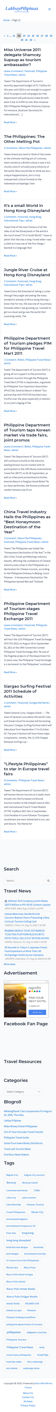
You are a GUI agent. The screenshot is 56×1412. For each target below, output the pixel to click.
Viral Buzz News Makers (16, 1154)
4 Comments (10, 780)
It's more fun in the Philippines (22, 1260)
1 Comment (10, 216)
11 (14, 36)
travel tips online (14, 1361)
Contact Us (28, 1397)
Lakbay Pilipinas (12, 1120)
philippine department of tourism (24, 1324)
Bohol (21, 359)
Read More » (10, 122)
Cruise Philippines (15, 1212)
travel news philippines (18, 1354)
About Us (28, 1393)
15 (33, 36)
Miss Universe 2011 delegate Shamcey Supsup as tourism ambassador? (22, 57)
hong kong (28, 1233)
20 (22, 40)
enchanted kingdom (17, 1219)
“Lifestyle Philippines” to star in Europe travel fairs (26, 769)
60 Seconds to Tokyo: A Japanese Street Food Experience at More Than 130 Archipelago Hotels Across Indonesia (26, 951)
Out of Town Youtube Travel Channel (23, 1132)
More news (9, 964)
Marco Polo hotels (16, 1281)
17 (42, 36)
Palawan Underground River (21, 1317)
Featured (30, 71)
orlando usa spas (14, 1310)
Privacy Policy (28, 1405)
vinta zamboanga (35, 1361)
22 (31, 40)
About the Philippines (30, 148)
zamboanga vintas (31, 1368)
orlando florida (13, 1303)
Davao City (37, 1212)
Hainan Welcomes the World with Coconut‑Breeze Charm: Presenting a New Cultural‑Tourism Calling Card (27, 917)
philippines (14, 1332)
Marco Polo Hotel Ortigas (19, 1274)
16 (37, 36)
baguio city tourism (34, 1175)
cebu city (11, 1197)
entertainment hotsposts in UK (20, 1226)
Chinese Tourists (35, 1204)
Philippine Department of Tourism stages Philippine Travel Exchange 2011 (27, 611)
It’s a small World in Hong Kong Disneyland (27, 208)
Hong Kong (35, 216)
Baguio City (12, 1175)
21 (26, 40)
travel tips (42, 1354)
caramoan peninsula (17, 1190)
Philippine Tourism (16, 1339)
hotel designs (12, 1253)
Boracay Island (30, 1182)
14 (28, 36)
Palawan (31, 1310)
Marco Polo (30, 1267)
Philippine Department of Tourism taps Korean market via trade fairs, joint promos (27, 432)
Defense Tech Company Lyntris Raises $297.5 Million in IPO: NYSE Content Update (27, 902)
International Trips (14, 220)
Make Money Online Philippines (20, 1126)
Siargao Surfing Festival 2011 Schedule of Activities (27, 691)
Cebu (37, 1190)
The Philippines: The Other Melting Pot (24, 139)
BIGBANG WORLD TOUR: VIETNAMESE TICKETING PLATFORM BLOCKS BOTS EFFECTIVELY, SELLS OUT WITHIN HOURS (27, 934)
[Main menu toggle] (49, 9)
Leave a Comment (13, 71)
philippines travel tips (37, 1332)
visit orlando (11, 1368)
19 (51, 36)
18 (46, 36)
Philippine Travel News (37, 359)
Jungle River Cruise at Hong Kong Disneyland (27, 272)
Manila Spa (12, 1267)
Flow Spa (11, 1233)
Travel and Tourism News (17, 1149)
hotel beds (38, 1247)
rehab (42, 1347)
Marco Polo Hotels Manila (20, 1289)
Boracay (11, 1182)
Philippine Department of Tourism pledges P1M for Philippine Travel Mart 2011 (28, 346)
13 (24, 36)
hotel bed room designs (17, 1247)
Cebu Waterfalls (13, 1204)
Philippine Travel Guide (16, 1137)
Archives (28, 1401)
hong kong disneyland (18, 1240)
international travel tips (35, 1253)
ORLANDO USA (32, 1303)
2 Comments (10, 148)
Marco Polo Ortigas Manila (22, 1296)
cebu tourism (29, 1197)
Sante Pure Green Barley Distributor (23, 1143)
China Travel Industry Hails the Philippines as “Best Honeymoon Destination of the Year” (27, 521)
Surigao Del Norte (39, 702)
